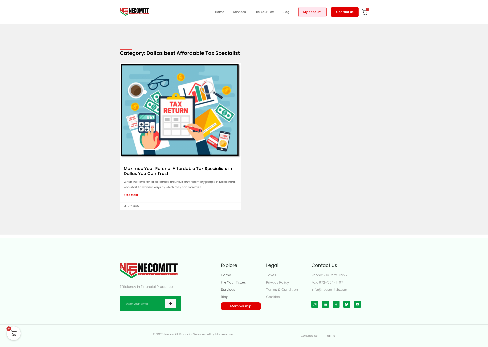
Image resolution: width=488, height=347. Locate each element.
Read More (131, 195)
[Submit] (170, 303)
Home (219, 12)
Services (239, 12)
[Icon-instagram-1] (314, 304)
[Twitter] (346, 304)
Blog (286, 12)
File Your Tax (264, 12)
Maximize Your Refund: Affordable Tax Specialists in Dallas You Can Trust (178, 171)
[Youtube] (357, 304)
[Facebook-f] (336, 304)
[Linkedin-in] (325, 304)
